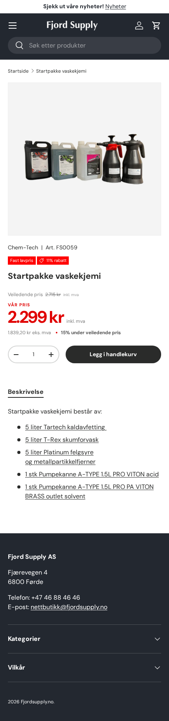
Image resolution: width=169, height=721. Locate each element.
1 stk (92, 474)
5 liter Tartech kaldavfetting (66, 427)
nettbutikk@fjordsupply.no (69, 607)
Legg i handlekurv (113, 354)
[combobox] (84, 45)
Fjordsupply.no (37, 702)
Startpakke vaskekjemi (61, 71)
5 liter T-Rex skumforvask (62, 440)
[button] (156, 25)
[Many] (12, 25)
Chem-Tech (23, 247)
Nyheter (115, 6)
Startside (18, 71)
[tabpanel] (84, 454)
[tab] (26, 392)
